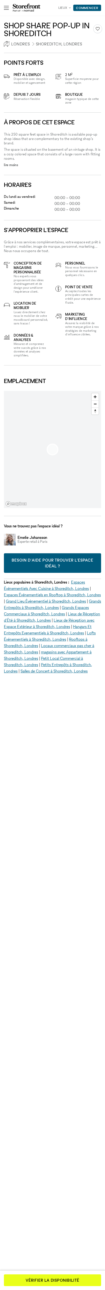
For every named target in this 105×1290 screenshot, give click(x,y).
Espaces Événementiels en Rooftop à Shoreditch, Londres (52, 594)
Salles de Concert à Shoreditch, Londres (54, 671)
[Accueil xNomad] (27, 8)
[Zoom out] (95, 403)
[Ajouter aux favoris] (97, 28)
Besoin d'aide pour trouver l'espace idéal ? (52, 563)
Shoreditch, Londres (59, 44)
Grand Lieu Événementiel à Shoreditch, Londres (46, 601)
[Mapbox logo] (16, 504)
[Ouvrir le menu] (6, 7)
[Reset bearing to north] (95, 411)
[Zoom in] (95, 396)
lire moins (11, 165)
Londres (20, 44)
